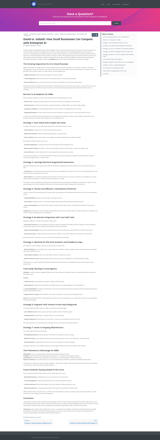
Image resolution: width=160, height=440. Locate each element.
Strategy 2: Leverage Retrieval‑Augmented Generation (117, 45)
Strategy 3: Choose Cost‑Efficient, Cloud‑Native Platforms (118, 48)
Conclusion (106, 74)
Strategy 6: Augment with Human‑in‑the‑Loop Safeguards (118, 62)
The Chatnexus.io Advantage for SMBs (113, 68)
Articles (102, 4)
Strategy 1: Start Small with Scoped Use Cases (115, 43)
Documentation (116, 4)
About (108, 4)
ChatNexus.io (53, 59)
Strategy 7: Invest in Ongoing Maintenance (114, 65)
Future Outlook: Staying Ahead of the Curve (114, 71)
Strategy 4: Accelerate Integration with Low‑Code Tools (118, 51)
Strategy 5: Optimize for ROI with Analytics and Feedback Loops (118, 55)
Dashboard (126, 4)
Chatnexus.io (29, 262)
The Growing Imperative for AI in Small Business (116, 37)
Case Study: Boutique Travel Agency (112, 59)
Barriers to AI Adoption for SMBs (112, 40)
